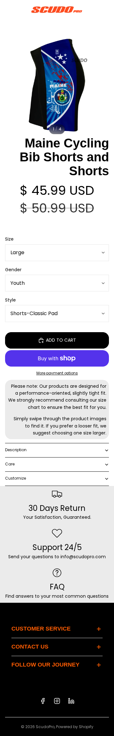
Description (16, 449)
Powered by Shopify (74, 726)
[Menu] (7, 9)
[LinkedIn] (71, 701)
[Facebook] (43, 701)
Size (9, 239)
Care (10, 464)
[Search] (21, 9)
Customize (15, 478)
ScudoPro (45, 726)
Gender (13, 269)
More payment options (57, 373)
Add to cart (61, 340)
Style (10, 300)
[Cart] (106, 9)
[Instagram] (57, 701)
